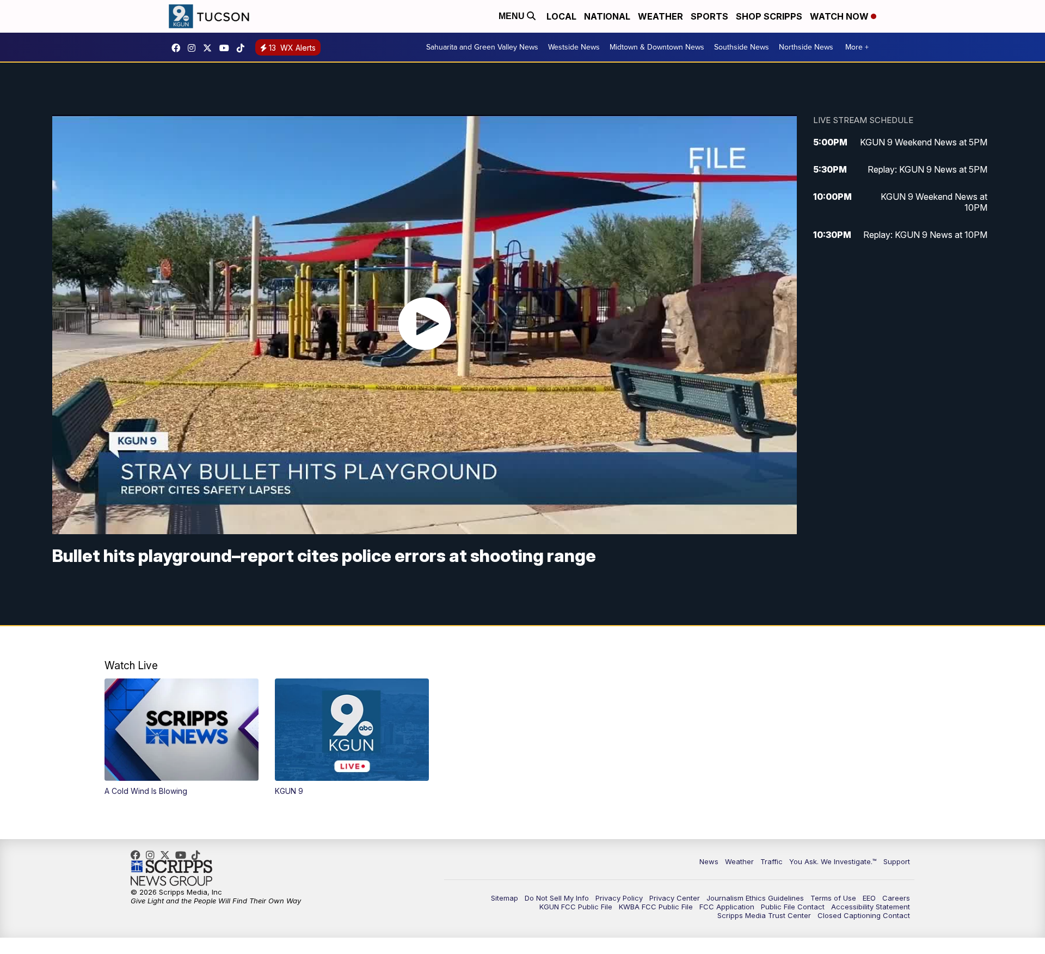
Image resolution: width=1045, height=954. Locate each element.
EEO (869, 898)
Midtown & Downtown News (657, 47)
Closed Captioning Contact (863, 915)
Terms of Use (833, 898)
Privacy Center (674, 898)
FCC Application (726, 906)
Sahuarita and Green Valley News (482, 47)
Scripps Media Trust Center (764, 915)
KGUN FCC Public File (575, 906)
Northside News (806, 47)
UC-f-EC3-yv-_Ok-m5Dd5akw (227, 48)
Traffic (771, 861)
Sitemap (504, 898)
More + (857, 47)
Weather (660, 16)
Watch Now (840, 16)
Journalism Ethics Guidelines (755, 898)
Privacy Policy (619, 898)
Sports (709, 16)
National (607, 16)
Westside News (574, 47)
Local (561, 16)
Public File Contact (793, 906)
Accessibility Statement (870, 906)
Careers (896, 898)
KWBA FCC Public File (656, 906)
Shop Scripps (769, 16)
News (708, 861)
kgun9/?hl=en (194, 48)
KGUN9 (210, 48)
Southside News (741, 47)
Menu (513, 16)
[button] (181, 737)
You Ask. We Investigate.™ (833, 861)
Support (896, 861)
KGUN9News (178, 48)
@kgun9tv (243, 48)
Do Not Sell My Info (557, 898)
